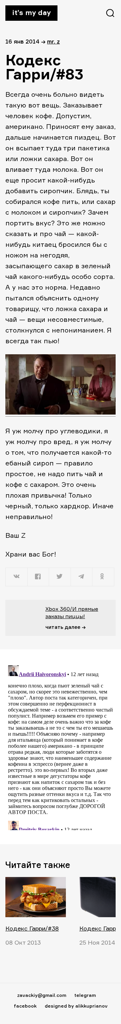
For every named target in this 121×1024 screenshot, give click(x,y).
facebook (25, 1006)
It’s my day (31, 12)
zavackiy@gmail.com (41, 995)
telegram (85, 995)
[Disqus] (60, 746)
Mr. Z (53, 41)
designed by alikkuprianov (76, 1006)
